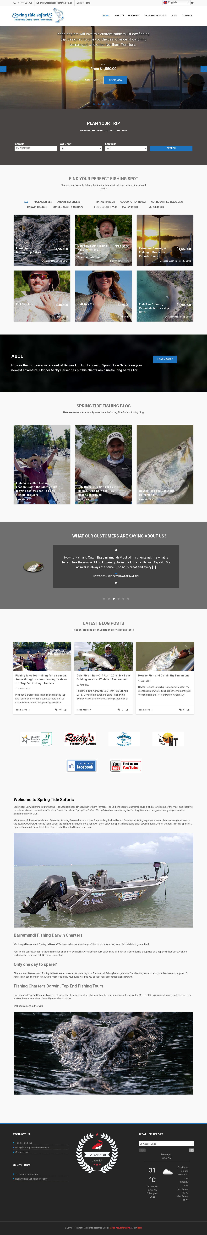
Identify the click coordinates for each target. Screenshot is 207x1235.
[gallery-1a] (36, 739)
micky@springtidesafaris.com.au (56, 3)
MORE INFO (91, 80)
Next (204, 69)
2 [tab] (98, 104)
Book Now (115, 80)
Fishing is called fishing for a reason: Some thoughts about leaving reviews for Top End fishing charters (41, 679)
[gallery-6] (82, 766)
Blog (174, 15)
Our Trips (133, 15)
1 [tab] (93, 104)
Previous (3, 69)
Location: (110, 143)
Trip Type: (65, 143)
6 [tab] (128, 598)
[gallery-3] (124, 739)
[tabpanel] (103, 67)
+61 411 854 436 (24, 3)
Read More (21, 710)
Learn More (165, 359)
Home (106, 15)
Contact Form (83, 3)
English (172, 2)
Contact (187, 15)
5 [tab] (113, 104)
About (117, 15)
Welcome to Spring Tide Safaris (44, 799)
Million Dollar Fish (155, 15)
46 (60, 709)
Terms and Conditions (26, 1174)
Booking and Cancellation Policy (31, 1178)
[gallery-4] (168, 739)
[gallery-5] (126, 766)
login (139, 1228)
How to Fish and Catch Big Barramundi (164, 675)
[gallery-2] (80, 739)
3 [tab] (103, 104)
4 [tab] (108, 104)
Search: (19, 143)
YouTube (192, 3)
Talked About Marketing (119, 1228)
